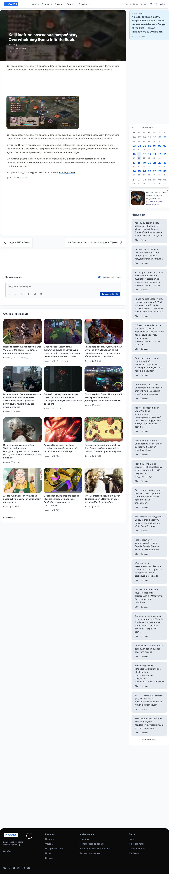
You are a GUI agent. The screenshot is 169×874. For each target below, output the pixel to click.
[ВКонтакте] (126, 4)
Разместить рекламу (91, 853)
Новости (34, 4)
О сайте (7, 851)
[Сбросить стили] (35, 294)
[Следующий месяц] (165, 127)
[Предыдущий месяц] (133, 127)
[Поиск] (151, 4)
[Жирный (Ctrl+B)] (9, 294)
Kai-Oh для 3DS (67, 172)
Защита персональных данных (96, 848)
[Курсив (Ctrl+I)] (16, 294)
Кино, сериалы (136, 843)
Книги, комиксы (137, 848)
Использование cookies (92, 843)
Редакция (12, 51)
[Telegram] (141, 4)
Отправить (110, 294)
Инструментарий (54, 848)
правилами (116, 277)
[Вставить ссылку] (41, 294)
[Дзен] (134, 4)
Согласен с (107, 277)
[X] (130, 4)
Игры (131, 839)
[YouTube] (145, 4)
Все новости (9, 517)
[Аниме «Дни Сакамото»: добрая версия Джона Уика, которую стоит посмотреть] (22, 480)
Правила (84, 839)
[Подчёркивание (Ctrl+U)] (22, 294)
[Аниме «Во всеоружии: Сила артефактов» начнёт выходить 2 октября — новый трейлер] (63, 429)
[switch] (100, 277)
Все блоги (134, 853)
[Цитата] (28, 294)
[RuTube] (137, 4)
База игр (59, 4)
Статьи (49, 858)
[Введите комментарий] (63, 286)
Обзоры (49, 843)
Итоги (48, 853)
